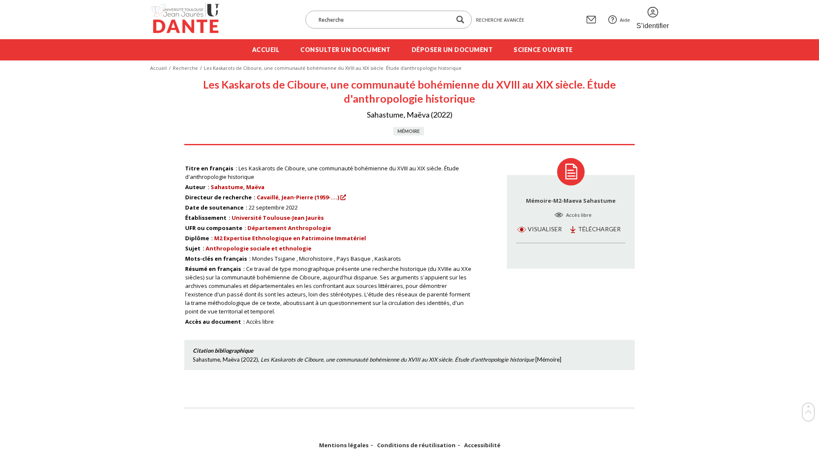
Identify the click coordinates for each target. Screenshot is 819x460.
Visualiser (545, 229)
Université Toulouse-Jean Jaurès (278, 217)
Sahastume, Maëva (237, 187)
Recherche (185, 68)
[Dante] (191, 19)
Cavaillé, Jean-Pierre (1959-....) (298, 197)
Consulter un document (345, 49)
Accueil (266, 49)
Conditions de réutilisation (416, 445)
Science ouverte (543, 49)
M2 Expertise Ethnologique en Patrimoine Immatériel (290, 238)
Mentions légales (344, 445)
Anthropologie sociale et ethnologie (258, 248)
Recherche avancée (500, 20)
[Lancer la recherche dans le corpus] (460, 19)
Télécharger (599, 229)
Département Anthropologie (289, 228)
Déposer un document (452, 49)
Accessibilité (482, 445)
